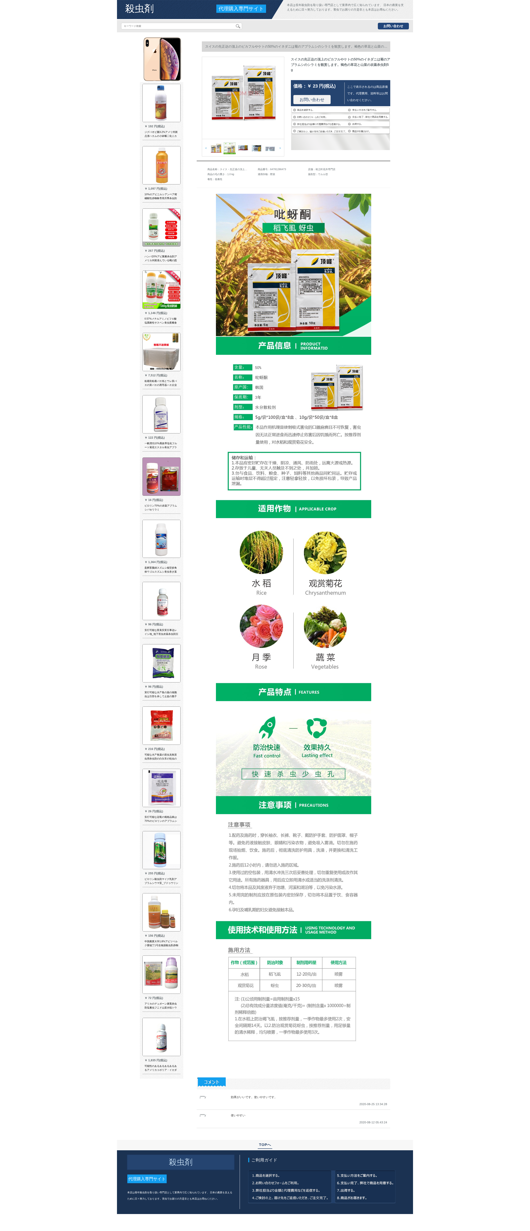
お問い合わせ (393, 26)
